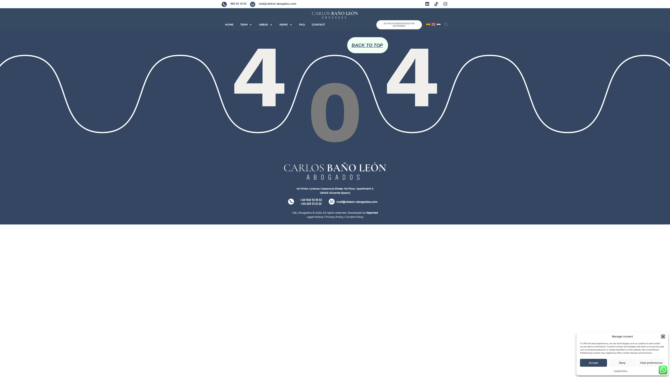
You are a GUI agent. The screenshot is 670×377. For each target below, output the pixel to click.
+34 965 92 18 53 (311, 200)
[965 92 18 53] (224, 4)
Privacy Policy (334, 217)
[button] (663, 336)
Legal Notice (315, 217)
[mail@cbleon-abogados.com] (252, 4)
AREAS (263, 25)
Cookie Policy (620, 370)
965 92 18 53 (238, 3)
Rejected (372, 213)
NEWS (284, 25)
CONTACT (318, 25)
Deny (622, 362)
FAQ (302, 25)
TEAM (244, 25)
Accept (593, 362)
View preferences (651, 362)
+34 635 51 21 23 (311, 204)
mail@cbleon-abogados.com (277, 3)
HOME (229, 25)
